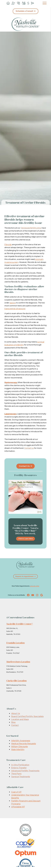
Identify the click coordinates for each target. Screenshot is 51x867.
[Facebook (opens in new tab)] (28, 595)
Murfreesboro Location (18, 661)
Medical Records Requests (23, 743)
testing (13, 303)
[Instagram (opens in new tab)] (37, 595)
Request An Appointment (24, 576)
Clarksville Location (16, 680)
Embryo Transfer (19, 768)
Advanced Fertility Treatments (25, 771)
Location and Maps (20, 719)
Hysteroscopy (10, 382)
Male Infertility (17, 749)
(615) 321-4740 (34, 586)
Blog (13, 722)
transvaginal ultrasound (14, 309)
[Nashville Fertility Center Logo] (25, 24)
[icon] (8, 3)
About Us (15, 713)
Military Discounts (19, 746)
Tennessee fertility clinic (31, 228)
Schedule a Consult (24, 11)
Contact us (29, 448)
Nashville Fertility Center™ (19, 624)
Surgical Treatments (20, 776)
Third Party (16, 774)
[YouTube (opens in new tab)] (32, 595)
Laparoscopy (10, 414)
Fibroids (8, 244)
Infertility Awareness (20, 740)
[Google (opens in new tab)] (41, 595)
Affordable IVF (18, 807)
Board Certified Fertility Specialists (27, 716)
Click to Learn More (25, 539)
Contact (15, 725)
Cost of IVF (16, 792)
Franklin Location (15, 643)
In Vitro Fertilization (20, 765)
